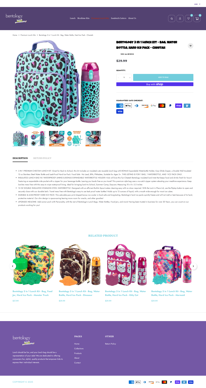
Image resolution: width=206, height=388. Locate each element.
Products (78, 353)
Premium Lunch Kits (28, 35)
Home (15, 35)
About (76, 357)
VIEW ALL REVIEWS (127, 54)
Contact (77, 362)
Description (20, 158)
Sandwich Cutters (118, 18)
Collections (79, 348)
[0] (188, 18)
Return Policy (42, 158)
